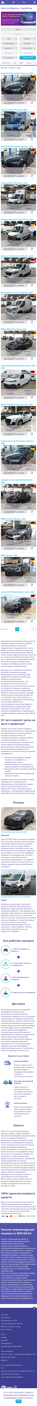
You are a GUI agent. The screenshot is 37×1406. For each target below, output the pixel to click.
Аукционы (4, 1315)
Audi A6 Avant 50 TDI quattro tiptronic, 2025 (17, 442)
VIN (2, 76)
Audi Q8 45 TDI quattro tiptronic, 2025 (17, 73)
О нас (3, 1334)
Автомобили (5, 1318)
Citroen (28, 63)
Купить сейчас (28, 53)
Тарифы (4, 1337)
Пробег (11, 68)
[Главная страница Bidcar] (2, 2)
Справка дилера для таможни (12, 1324)
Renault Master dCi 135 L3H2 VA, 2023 (17, 219)
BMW (21, 63)
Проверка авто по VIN (9, 1320)
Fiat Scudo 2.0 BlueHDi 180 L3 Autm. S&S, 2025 (18, 366)
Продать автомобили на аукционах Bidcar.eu (17, 1371)
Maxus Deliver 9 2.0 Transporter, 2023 (17, 292)
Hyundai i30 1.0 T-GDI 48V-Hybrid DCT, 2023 (17, 481)
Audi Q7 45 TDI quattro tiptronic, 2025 (17, 404)
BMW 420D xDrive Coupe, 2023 (13, 329)
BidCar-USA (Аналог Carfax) (11, 1327)
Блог (2, 1368)
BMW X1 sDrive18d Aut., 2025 (13, 519)
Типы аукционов (7, 1351)
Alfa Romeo (6, 63)
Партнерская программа (10, 1374)
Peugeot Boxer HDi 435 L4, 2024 (14, 110)
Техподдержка (6, 1343)
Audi (14, 63)
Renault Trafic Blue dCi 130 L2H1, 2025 (17, 256)
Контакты (4, 1340)
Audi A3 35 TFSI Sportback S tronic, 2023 (17, 592)
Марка (3, 68)
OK (18, 1401)
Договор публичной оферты (11, 1346)
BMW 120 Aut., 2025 (9, 555)
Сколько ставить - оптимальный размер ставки (18, 1354)
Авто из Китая (6, 1329)
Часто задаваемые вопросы (11, 1365)
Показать (28, 58)
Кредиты (4, 1360)
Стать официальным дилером (12, 1377)
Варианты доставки (8, 1357)
